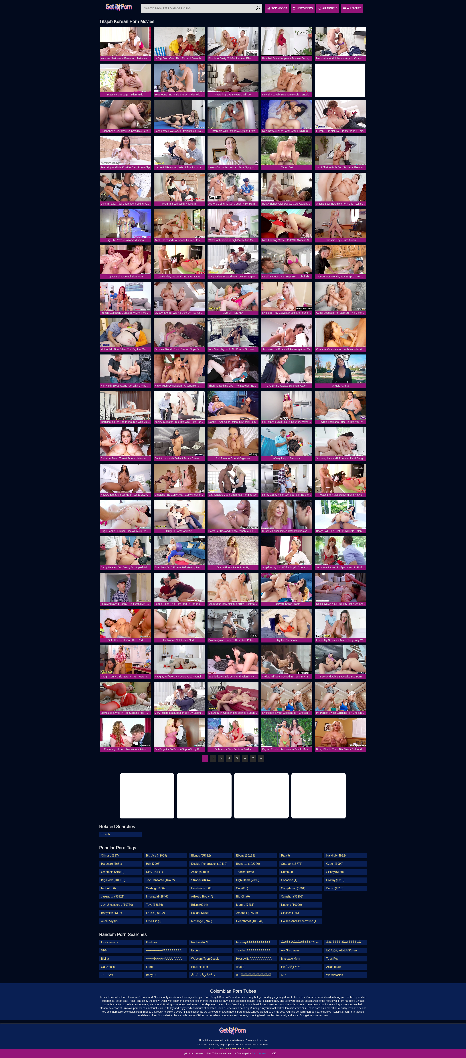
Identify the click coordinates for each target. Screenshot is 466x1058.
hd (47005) (153, 863)
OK (274, 1053)
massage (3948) (201, 921)
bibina (105, 958)
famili (149, 966)
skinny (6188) (335, 871)
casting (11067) (156, 888)
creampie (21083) (112, 871)
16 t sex (107, 975)
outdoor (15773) (291, 863)
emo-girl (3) (153, 921)
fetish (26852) (155, 912)
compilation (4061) (293, 888)
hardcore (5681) (111, 863)
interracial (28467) (157, 896)
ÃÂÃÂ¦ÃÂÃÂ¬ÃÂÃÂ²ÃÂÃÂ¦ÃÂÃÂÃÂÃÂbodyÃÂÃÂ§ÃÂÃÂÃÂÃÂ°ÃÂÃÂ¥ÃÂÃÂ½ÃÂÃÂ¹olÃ (166, 958)
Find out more (259, 1053)
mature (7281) (245, 904)
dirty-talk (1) (154, 871)
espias (195, 950)
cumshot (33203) (292, 896)
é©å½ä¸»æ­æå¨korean (342, 950)
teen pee (332, 958)
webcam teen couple (205, 958)
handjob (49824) (336, 855)
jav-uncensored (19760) (117, 904)
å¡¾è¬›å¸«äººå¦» (203, 975)
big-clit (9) (243, 896)
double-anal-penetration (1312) (301, 921)
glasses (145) (290, 912)
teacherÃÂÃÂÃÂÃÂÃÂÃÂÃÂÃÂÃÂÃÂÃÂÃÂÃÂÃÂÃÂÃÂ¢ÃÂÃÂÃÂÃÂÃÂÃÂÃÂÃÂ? (256, 950)
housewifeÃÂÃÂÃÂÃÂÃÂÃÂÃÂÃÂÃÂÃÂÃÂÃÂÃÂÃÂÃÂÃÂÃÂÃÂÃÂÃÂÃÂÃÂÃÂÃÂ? (256, 958)
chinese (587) (110, 855)
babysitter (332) (111, 912)
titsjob (105, 834)
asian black (333, 966)
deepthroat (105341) (249, 921)
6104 (104, 950)
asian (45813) (200, 871)
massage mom (290, 958)
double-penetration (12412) (209, 863)
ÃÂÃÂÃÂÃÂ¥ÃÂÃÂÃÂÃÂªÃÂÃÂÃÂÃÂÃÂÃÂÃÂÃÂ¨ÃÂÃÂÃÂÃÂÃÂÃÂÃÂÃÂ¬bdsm (166, 950)
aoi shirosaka (290, 950)
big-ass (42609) (156, 855)
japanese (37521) (112, 896)
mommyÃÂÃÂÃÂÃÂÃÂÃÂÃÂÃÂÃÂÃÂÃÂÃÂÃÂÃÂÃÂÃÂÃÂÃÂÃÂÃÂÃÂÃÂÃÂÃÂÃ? (256, 942)
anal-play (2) (109, 921)
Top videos (279, 8)
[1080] (240, 966)
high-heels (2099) (247, 880)
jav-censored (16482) (160, 880)
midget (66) (108, 888)
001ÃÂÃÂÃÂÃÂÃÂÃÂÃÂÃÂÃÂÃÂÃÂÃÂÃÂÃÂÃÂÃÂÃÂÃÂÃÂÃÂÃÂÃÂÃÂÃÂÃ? (256, 975)
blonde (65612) (201, 855)
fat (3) (285, 855)
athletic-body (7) (202, 896)
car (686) (242, 888)
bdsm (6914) (199, 904)
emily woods (109, 942)
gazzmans (108, 966)
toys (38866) (154, 904)
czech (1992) (334, 863)
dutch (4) (287, 871)
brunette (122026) (248, 863)
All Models (329, 8)
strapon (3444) (201, 880)
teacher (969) (245, 871)
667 (283, 975)
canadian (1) (289, 880)
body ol (151, 975)
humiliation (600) (201, 888)
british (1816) (334, 888)
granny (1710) (335, 880)
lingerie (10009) (291, 904)
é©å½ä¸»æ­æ (291, 966)
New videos (305, 8)
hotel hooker (199, 966)
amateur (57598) (247, 912)
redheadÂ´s (199, 942)
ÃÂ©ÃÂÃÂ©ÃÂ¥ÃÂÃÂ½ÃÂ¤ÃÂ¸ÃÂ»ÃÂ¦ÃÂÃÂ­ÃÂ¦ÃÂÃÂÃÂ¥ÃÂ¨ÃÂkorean (346, 942)
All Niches (354, 8)
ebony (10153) (245, 855)
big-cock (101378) (113, 880)
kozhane (151, 942)
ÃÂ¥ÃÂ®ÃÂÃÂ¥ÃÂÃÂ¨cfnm (300, 942)
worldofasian (334, 975)
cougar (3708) (200, 912)
